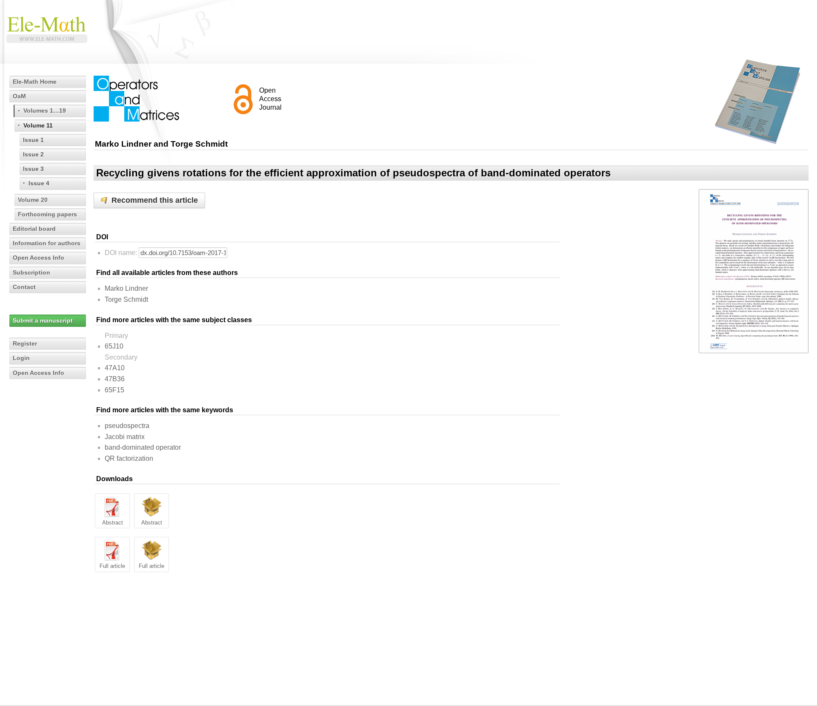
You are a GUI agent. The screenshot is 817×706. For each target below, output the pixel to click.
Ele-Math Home (35, 81)
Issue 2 (33, 154)
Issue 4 (39, 183)
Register (25, 343)
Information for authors (46, 243)
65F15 (114, 390)
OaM (19, 96)
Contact (24, 287)
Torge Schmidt (126, 299)
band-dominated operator (143, 447)
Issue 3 (33, 168)
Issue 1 (33, 139)
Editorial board (34, 228)
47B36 (115, 379)
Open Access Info (38, 257)
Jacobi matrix (125, 436)
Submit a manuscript (43, 320)
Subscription (31, 272)
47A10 (115, 367)
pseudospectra (127, 425)
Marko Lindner (126, 288)
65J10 (114, 346)
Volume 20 (33, 199)
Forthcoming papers (47, 214)
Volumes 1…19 (44, 110)
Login (21, 357)
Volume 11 (38, 125)
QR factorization (129, 458)
